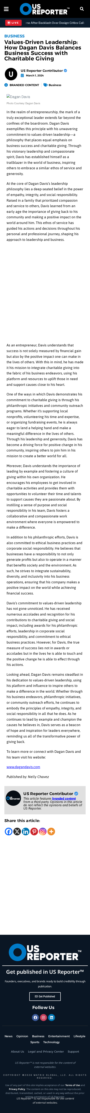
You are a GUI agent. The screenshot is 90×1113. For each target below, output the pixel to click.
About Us (17, 1051)
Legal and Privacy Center (46, 1051)
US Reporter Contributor (42, 71)
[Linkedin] (25, 831)
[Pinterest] (34, 831)
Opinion (22, 1036)
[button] (82, 9)
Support (73, 1051)
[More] (51, 831)
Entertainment (59, 1036)
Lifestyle (79, 1036)
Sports (34, 1042)
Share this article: (22, 820)
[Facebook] (8, 831)
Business (14, 36)
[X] (17, 831)
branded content (64, 798)
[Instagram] (43, 831)
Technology (51, 1042)
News (8, 1036)
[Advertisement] (45, 294)
